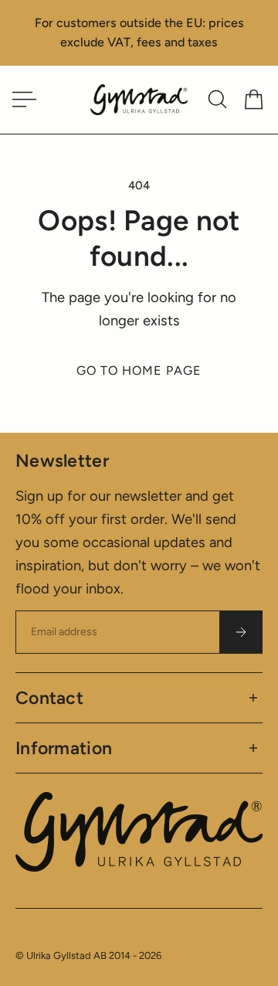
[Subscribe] (241, 632)
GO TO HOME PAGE (139, 370)
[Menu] (21, 99)
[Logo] (139, 100)
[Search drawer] (217, 99)
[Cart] (254, 99)
